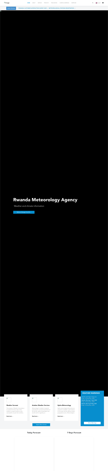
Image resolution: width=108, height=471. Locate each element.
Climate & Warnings (64, 2)
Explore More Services (41, 424)
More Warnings (92, 423)
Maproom (73, 2)
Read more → (10, 416)
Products (46, 2)
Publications (54, 2)
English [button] (99, 2)
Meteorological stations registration (55, 8)
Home (28, 2)
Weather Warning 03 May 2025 (89, 401)
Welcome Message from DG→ (24, 212)
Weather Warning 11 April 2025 (89, 397)
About (33, 2)
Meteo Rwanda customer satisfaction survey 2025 (24, 8)
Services (40, 2)
